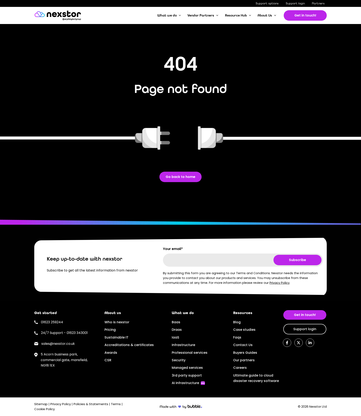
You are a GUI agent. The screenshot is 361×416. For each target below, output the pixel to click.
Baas (176, 322)
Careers (240, 367)
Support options (267, 3)
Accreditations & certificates (129, 344)
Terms (116, 404)
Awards (110, 352)
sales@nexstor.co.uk (58, 343)
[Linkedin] (310, 343)
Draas (177, 329)
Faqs (237, 337)
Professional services (189, 352)
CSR (107, 360)
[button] (179, 15)
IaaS (175, 337)
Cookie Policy (44, 409)
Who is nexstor (116, 322)
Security (179, 360)
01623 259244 (52, 322)
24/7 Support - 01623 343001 (64, 332)
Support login (295, 3)
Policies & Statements (91, 404)
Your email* (173, 248)
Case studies (244, 329)
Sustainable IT (116, 337)
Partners (318, 3)
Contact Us (243, 344)
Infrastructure (183, 344)
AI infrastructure (185, 382)
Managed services (187, 367)
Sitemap (41, 404)
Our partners (244, 360)
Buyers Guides (245, 352)
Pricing (110, 329)
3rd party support (187, 375)
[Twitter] (298, 343)
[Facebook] (287, 343)
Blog (237, 322)
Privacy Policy (279, 283)
